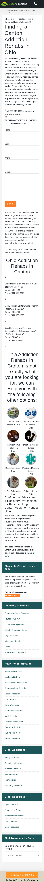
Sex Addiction (10, 780)
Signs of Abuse (11, 804)
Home (9, 10)
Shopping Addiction (13, 785)
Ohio (14, 10)
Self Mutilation (11, 774)
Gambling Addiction (13, 763)
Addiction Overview (13, 671)
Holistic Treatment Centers (17, 630)
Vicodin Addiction (12, 738)
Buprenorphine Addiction (16, 688)
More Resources (12, 827)
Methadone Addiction (14, 721)
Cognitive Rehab (12, 635)
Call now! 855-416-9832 (22, 875)
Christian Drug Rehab (14, 624)
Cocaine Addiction (12, 693)
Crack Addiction (11, 699)
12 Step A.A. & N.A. (12, 618)
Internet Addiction (13, 768)
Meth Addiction (11, 716)
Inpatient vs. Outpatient (15, 652)
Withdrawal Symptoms (15, 815)
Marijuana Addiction (14, 710)
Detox (7, 646)
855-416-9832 (13, 595)
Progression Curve (13, 810)
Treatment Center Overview (17, 613)
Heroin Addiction (12, 705)
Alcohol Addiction (12, 677)
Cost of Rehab (11, 821)
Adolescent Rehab (12, 641)
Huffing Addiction (12, 733)
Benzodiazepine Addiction (16, 682)
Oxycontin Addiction (13, 727)
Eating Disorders (12, 757)
